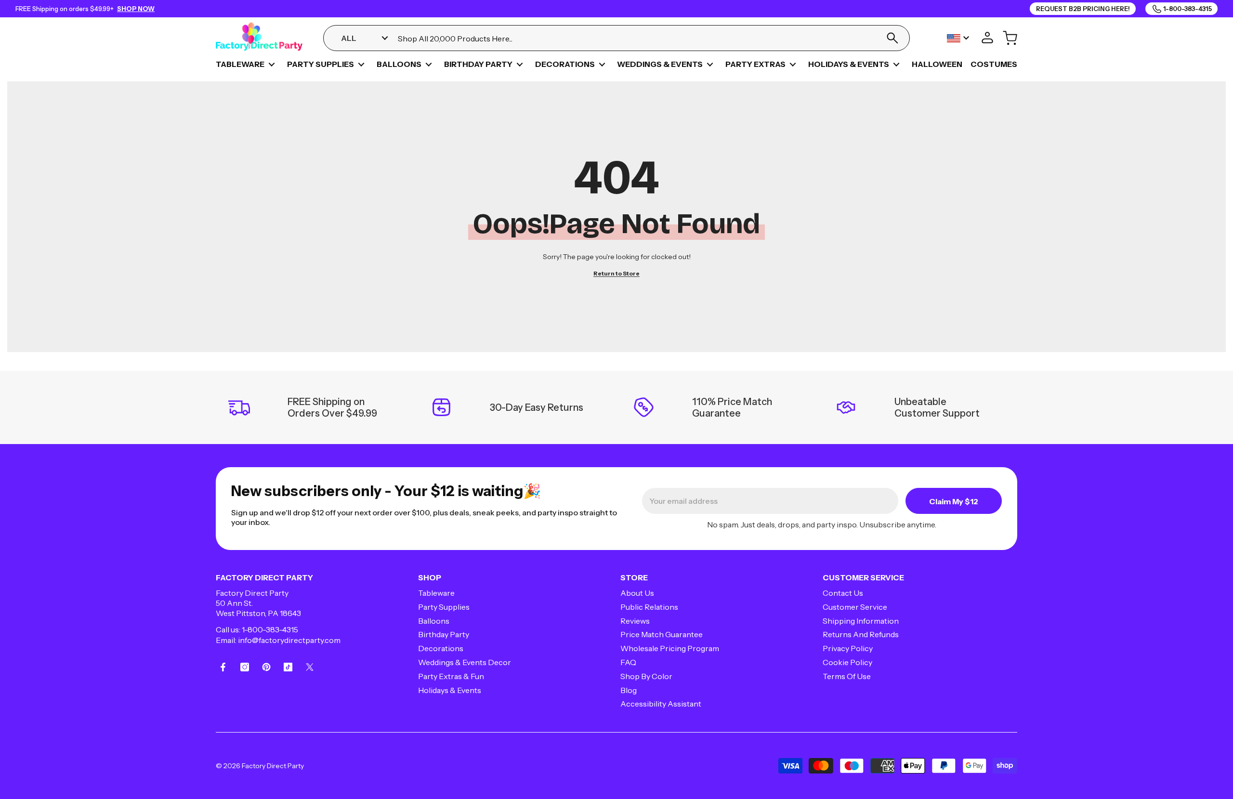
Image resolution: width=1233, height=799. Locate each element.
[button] (271, 64)
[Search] (892, 38)
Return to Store (616, 273)
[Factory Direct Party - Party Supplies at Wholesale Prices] (259, 38)
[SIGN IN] (987, 38)
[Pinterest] (266, 667)
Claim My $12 (953, 501)
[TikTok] (288, 667)
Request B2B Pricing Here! (1083, 9)
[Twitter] (309, 667)
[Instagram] (244, 667)
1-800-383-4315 (270, 629)
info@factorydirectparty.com (289, 640)
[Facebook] (223, 667)
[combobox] (635, 38)
